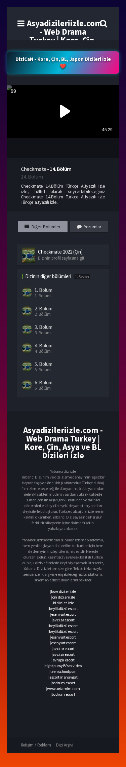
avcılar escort (63, 619)
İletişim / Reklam (36, 745)
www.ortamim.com (63, 688)
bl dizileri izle (63, 602)
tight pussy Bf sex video (63, 665)
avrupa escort (63, 659)
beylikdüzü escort (63, 608)
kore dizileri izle (63, 591)
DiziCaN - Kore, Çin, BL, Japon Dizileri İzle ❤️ (63, 62)
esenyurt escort (63, 614)
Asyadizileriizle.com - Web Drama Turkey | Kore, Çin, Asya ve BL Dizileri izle (64, 40)
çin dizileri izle (63, 597)
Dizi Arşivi (64, 745)
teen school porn (63, 671)
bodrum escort (63, 682)
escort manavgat (63, 677)
